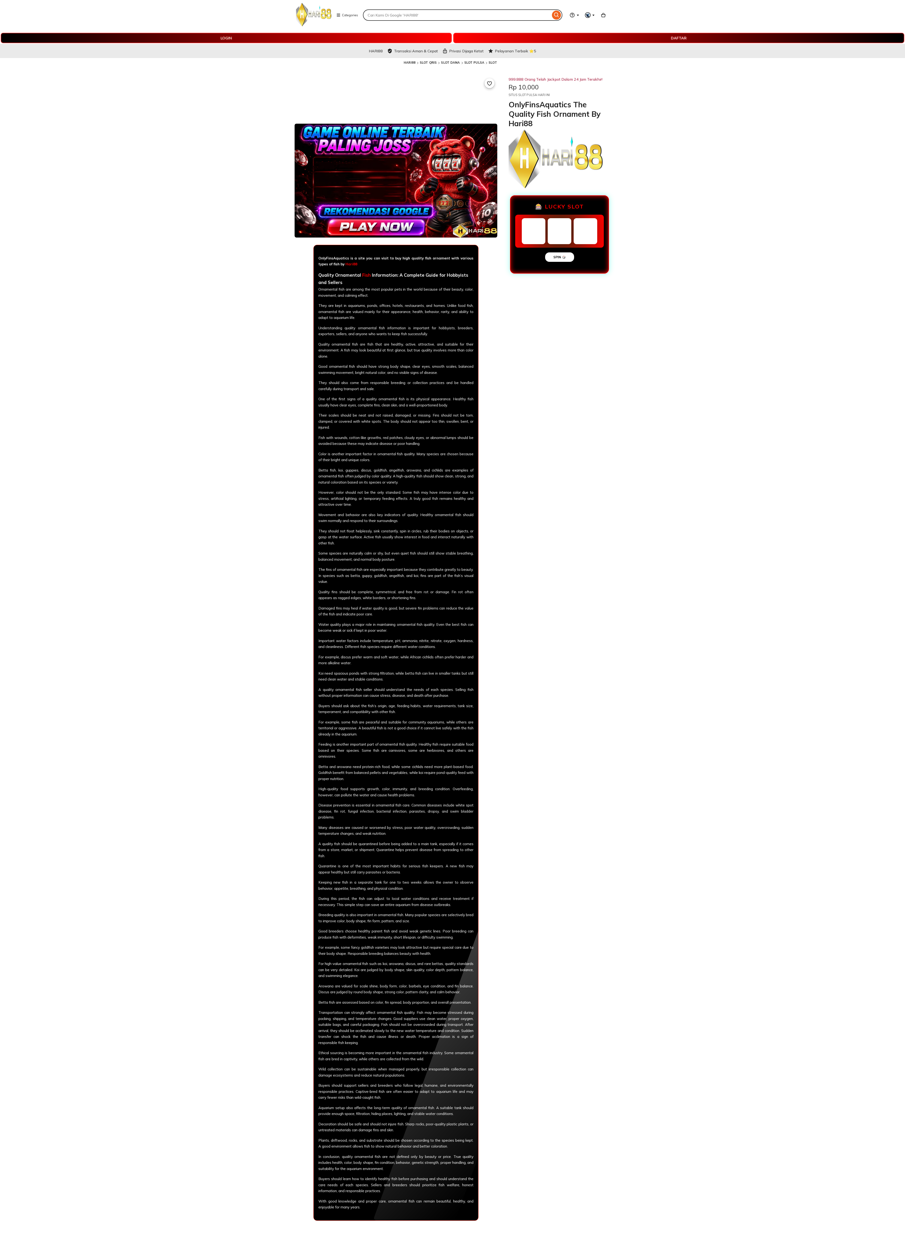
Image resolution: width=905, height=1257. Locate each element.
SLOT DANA (450, 62)
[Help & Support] (574, 15)
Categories (350, 15)
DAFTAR (679, 38)
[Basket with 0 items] (603, 15)
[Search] (556, 15)
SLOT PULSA (474, 62)
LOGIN (226, 38)
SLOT (493, 62)
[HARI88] (313, 25)
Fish (366, 275)
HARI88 (409, 62)
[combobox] (457, 15)
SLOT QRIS (428, 62)
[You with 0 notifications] (590, 15)
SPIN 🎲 (559, 257)
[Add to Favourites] (489, 83)
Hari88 (351, 264)
